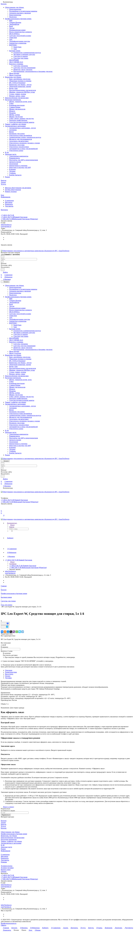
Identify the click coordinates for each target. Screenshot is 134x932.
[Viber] (14, 631)
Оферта (3, 925)
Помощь (4, 862)
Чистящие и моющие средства (24, 54)
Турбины (12, 173)
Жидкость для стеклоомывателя (20, 139)
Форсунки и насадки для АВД (20, 167)
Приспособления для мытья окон (17, 98)
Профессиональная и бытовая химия (18, 19)
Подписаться (6, 815)
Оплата (7, 676)
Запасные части (11, 154)
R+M (7, 152)
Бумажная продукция (16, 105)
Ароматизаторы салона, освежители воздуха (25, 137)
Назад (12, 525)
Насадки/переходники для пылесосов (22, 90)
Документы (9, 206)
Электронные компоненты (18, 156)
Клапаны (12, 169)
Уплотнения (13, 164)
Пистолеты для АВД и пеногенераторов (23, 160)
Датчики (12, 171)
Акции (3, 822)
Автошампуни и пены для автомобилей (23, 149)
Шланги (12, 111)
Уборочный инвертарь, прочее (20, 86)
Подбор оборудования (13, 190)
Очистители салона (16, 150)
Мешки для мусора (16, 116)
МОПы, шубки (14, 115)
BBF (10, 20)
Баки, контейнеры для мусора (19, 79)
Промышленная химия (17, 30)
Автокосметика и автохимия (15, 126)
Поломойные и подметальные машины (23, 11)
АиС (11, 39)
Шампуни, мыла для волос (22, 69)
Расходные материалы (13, 100)
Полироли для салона (17, 133)
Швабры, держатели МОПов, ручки (22, 92)
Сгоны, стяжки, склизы (17, 94)
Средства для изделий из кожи (20, 36)
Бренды (3, 824)
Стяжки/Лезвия (14, 107)
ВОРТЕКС (13, 45)
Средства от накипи (20, 56)
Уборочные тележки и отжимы (20, 81)
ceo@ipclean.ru (6, 226)
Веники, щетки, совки (17, 96)
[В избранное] (5, 623)
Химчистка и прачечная (17, 43)
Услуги (3, 826)
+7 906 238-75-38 (19, 219)
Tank (15, 49)
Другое (11, 28)
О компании (9, 200)
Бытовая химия (15, 51)
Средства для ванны (20, 66)
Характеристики (11, 672)
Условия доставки (7, 868)
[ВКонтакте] (2, 631)
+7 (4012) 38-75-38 (7, 215)
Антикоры (13, 130)
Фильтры (12, 113)
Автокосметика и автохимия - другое (22, 128)
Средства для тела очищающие (24, 68)
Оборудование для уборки (14, 7)
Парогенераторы (15, 15)
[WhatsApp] (16, 631)
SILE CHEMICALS (16, 62)
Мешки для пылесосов (17, 109)
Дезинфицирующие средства (19, 41)
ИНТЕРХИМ (14, 60)
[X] (11, 631)
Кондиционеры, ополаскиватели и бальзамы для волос (33, 71)
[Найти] (2, 269)
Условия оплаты (6, 866)
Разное (7, 177)
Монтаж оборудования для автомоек (18, 188)
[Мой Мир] (8, 631)
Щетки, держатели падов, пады (20, 101)
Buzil (11, 26)
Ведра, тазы (13, 88)
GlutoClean (13, 37)
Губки (11, 103)
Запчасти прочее (15, 162)
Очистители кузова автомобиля (20, 135)
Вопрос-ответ (6, 869)
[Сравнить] (5, 626)
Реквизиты (9, 204)
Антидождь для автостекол (18, 141)
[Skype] (19, 631)
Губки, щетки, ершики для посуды (21, 118)
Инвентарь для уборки (13, 77)
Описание (8, 670)
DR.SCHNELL (14, 34)
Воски (11, 132)
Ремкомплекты (14, 158)
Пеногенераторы (15, 9)
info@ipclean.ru (6, 224)
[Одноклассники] (5, 631)
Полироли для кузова (16, 145)
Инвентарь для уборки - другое (20, 84)
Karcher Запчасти (15, 175)
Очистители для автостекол (19, 147)
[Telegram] (22, 631)
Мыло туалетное (15, 75)
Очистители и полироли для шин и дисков (24, 143)
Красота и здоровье (16, 64)
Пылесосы (13, 17)
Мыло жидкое (14, 73)
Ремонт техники (11, 191)
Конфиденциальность (8, 923)
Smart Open (17, 47)
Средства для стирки (20, 58)
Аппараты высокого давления (20, 13)
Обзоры (3, 871)
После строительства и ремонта (20, 32)
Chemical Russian (15, 22)
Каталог (4, 821)
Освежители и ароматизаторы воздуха (27, 52)
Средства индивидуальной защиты (21, 122)
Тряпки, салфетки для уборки (15, 124)
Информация (5, 851)
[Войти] (2, 508)
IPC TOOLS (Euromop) (17, 83)
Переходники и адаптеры (18, 165)
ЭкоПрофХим (14, 24)
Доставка (8, 678)
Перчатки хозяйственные (18, 120)
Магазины (8, 202)
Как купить (9, 674)
